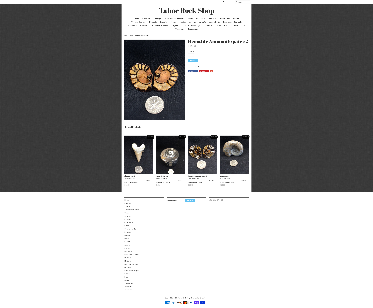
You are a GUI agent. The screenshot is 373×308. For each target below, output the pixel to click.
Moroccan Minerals (160, 26)
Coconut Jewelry (138, 22)
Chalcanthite (224, 19)
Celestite (212, 19)
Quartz (227, 26)
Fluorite (163, 22)
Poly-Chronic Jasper (192, 26)
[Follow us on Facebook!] (210, 200)
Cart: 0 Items (229, 2)
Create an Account (136, 2)
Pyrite (218, 26)
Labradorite (214, 22)
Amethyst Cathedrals (174, 19)
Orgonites (176, 26)
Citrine (236, 19)
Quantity (191, 51)
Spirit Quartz (239, 26)
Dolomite (153, 22)
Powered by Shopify (198, 298)
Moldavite (144, 26)
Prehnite (208, 26)
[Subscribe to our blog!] (222, 200)
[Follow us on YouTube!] (218, 200)
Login (127, 2)
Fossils (173, 22)
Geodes (183, 22)
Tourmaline (193, 29)
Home (136, 19)
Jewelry (192, 22)
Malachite (132, 26)
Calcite (190, 19)
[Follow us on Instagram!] (214, 200)
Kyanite (202, 22)
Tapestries (180, 29)
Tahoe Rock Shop (186, 10)
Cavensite (200, 19)
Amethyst (157, 19)
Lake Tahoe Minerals (232, 22)
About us (146, 19)
